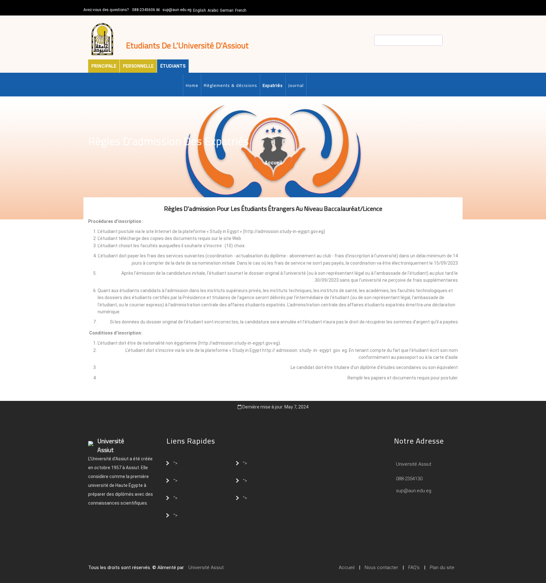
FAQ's (414, 567)
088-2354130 (409, 479)
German (227, 10)
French (240, 10)
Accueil (273, 163)
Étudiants (172, 66)
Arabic (213, 10)
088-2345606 (143, 10)
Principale (103, 66)
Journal (296, 85)
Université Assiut (413, 464)
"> (175, 463)
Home (192, 85)
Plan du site (442, 567)
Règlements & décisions (230, 85)
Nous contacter (381, 567)
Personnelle (138, 66)
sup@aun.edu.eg (176, 10)
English (199, 10)
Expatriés (273, 85)
